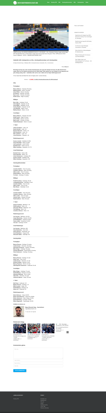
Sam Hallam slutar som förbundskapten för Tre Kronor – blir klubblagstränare (83, 61)
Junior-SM (43, 406)
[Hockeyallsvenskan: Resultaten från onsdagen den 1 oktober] (19, 324)
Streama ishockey (45, 407)
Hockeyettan (42, 62)
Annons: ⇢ (41, 79)
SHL (46, 62)
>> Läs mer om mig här (30, 311)
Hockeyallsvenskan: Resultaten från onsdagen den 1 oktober (19, 336)
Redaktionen (43, 400)
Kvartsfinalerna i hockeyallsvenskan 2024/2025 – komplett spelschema (48, 336)
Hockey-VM (16, 398)
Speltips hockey (44, 404)
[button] (90, 2)
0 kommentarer (50, 62)
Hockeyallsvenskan (35, 62)
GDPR (42, 403)
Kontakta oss (43, 398)
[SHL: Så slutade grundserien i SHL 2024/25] (62, 324)
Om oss (42, 401)
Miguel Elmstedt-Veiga (19, 62)
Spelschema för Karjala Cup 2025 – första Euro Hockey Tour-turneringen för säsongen (83, 37)
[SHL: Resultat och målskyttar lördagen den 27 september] (34, 324)
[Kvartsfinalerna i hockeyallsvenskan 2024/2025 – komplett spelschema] (48, 324)
